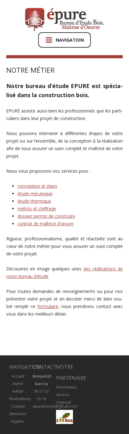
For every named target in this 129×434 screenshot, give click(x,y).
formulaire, (48, 306)
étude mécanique (35, 193)
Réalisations (20, 398)
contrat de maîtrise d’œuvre (46, 224)
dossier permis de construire (46, 216)
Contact (18, 406)
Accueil (18, 376)
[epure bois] (64, 20)
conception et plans (37, 186)
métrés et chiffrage (37, 209)
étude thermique (34, 201)
